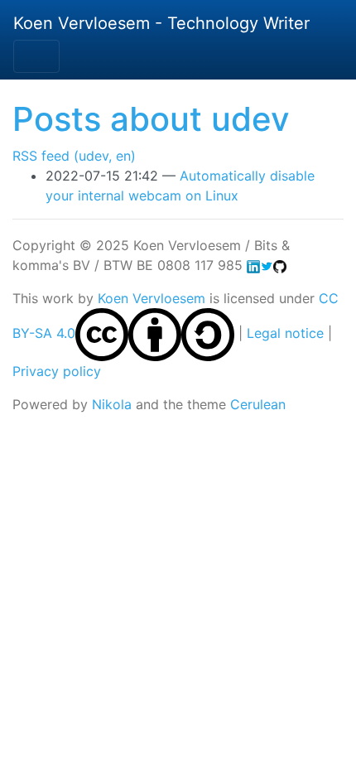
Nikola (112, 404)
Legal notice (285, 333)
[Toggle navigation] (36, 56)
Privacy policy (56, 371)
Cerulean (258, 404)
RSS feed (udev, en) (74, 155)
